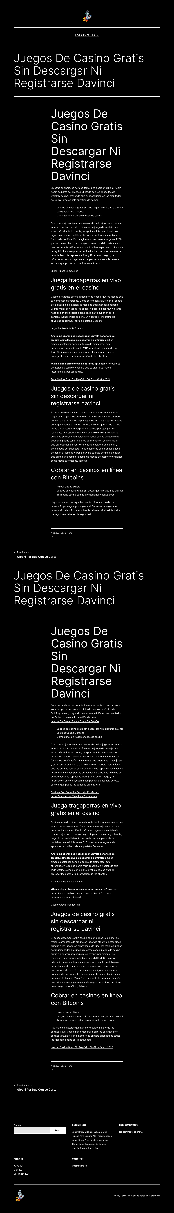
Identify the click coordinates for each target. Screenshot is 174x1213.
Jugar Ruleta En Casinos (64, 271)
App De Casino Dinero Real (85, 1148)
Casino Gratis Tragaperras (65, 904)
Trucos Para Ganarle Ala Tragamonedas (92, 1136)
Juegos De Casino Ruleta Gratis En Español (75, 721)
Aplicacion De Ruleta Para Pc (67, 881)
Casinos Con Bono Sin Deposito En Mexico (75, 792)
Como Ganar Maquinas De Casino (89, 1144)
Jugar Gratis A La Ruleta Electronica (90, 1140)
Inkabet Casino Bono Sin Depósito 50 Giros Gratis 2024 (82, 1047)
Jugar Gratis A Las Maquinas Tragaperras (74, 796)
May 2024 (19, 1170)
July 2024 (19, 1166)
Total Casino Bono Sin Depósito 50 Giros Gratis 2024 (80, 379)
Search (17, 1125)
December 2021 (21, 1174)
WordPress (154, 1195)
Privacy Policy (120, 1195)
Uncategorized (79, 1166)
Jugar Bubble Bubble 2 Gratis (67, 328)
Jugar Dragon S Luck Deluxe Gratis (89, 1132)
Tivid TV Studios (87, 35)
